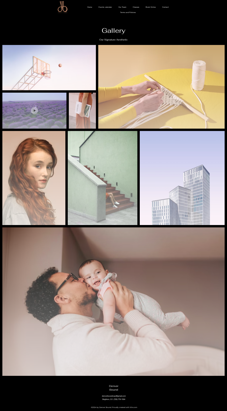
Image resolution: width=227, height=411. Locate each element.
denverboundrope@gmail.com (114, 396)
